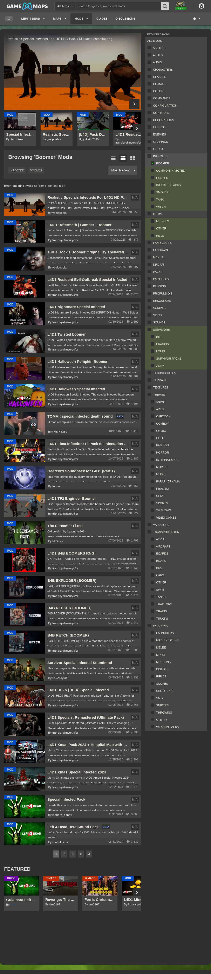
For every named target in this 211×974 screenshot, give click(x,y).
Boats (161, 560)
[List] (113, 158)
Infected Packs (168, 185)
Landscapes (162, 243)
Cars (160, 575)
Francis (162, 344)
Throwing (164, 712)
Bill (159, 337)
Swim (160, 589)
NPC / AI (158, 264)
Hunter (162, 177)
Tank (160, 199)
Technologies (164, 373)
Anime (160, 402)
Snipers (162, 705)
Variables (161, 524)
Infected (160, 156)
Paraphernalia (168, 481)
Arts (160, 409)
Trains (161, 611)
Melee (161, 647)
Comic (161, 430)
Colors (159, 91)
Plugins (159, 286)
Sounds (159, 322)
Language (161, 250)
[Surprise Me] (196, 18)
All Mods (154, 40)
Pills (160, 235)
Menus (158, 257)
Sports (162, 503)
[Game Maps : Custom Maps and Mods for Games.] (27, 6)
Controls (161, 112)
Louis (160, 351)
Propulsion (162, 293)
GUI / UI (158, 149)
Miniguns (163, 662)
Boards (162, 553)
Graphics (160, 141)
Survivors (161, 329)
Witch (161, 206)
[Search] (165, 6)
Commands (161, 98)
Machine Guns (167, 640)
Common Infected (170, 170)
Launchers (165, 633)
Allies (158, 55)
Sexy (160, 496)
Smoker (162, 192)
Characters (163, 69)
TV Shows (163, 510)
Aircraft (163, 546)
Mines (160, 654)
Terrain (159, 380)
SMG (159, 698)
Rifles (161, 676)
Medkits (162, 221)
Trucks (162, 618)
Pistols (162, 669)
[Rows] (123, 158)
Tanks (160, 597)
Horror (162, 452)
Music (160, 474)
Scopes (162, 683)
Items (157, 214)
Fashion (162, 445)
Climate (159, 84)
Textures (160, 387)
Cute (160, 438)
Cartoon (163, 416)
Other (161, 228)
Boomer (162, 163)
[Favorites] (9, 18)
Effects (159, 127)
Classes (159, 76)
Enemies (159, 134)
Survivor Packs (168, 358)
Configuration (165, 105)
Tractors (164, 604)
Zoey (160, 365)
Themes (159, 394)
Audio (157, 62)
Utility (161, 719)
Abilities (159, 48)
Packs (157, 271)
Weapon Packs (167, 727)
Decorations (163, 120)
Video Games (166, 517)
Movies (161, 467)
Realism (162, 488)
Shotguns (164, 690)
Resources (162, 300)
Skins (157, 315)
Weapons (160, 625)
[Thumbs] (132, 158)
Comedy (162, 423)
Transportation (166, 532)
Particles (161, 279)
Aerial (161, 539)
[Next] (134, 104)
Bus (159, 568)
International (167, 459)
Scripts (159, 308)
